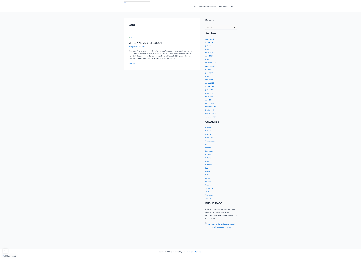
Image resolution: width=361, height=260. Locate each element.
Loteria (207, 168)
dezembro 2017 (210, 113)
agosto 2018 (209, 86)
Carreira (208, 127)
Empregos (209, 151)
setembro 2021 (210, 69)
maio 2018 (209, 96)
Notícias (208, 175)
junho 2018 (209, 93)
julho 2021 (209, 73)
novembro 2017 (210, 117)
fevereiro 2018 (210, 107)
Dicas (207, 144)
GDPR (233, 6)
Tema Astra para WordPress (192, 252)
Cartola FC (209, 131)
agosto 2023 (210, 42)
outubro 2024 (210, 39)
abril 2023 (209, 56)
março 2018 (209, 103)
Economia (208, 148)
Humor (207, 161)
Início (194, 6)
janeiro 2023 (209, 59)
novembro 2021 (211, 63)
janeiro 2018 (209, 110)
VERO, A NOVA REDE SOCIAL (145, 42)
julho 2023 (209, 46)
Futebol (208, 154)
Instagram (132, 47)
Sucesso (208, 185)
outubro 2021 (210, 66)
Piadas (207, 178)
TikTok (207, 192)
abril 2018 (208, 100)
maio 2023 (209, 52)
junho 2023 (209, 49)
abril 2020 (209, 80)
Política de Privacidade (207, 6)
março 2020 (209, 83)
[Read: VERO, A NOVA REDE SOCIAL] (131, 38)
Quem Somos (223, 6)
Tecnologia (209, 188)
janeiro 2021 (209, 76)
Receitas (208, 181)
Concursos (209, 137)
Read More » (133, 63)
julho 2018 (209, 90)
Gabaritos (208, 158)
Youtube (208, 198)
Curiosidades (210, 141)
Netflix (207, 171)
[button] (10, 256)
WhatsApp (209, 195)
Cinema (208, 134)
